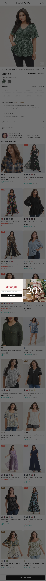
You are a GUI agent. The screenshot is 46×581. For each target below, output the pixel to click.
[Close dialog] (45, 280)
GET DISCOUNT (11, 295)
